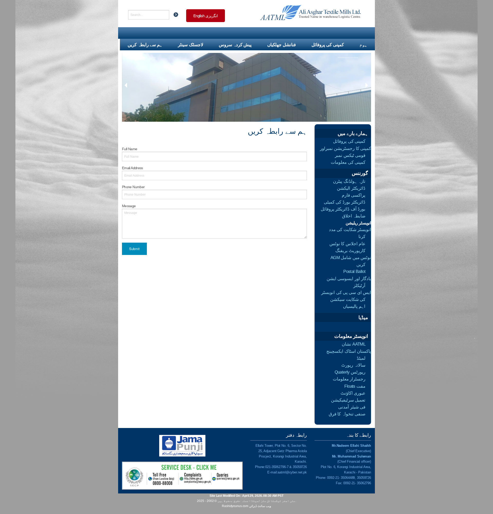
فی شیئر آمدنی (351, 407)
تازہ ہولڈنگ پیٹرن (349, 181)
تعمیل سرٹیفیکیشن (348, 400)
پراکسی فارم (353, 195)
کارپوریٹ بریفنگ (350, 250)
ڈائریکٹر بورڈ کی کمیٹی (344, 202)
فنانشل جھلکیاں (281, 44)
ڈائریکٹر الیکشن (351, 188)
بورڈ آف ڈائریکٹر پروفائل (343, 209)
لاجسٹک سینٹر (190, 44)
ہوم (363, 44)
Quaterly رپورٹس (350, 372)
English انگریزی (205, 15)
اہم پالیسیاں (354, 306)
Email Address (132, 168)
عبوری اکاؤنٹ (352, 393)
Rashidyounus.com (235, 506)
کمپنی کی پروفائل (327, 44)
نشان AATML (353, 344)
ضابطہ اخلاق (353, 216)
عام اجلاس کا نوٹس (347, 243)
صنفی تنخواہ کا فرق (347, 414)
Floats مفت (354, 386)
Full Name (129, 149)
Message (129, 206)
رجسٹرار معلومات (349, 379)
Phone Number (133, 187)
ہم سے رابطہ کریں (145, 44)
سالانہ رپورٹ (353, 365)
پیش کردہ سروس (235, 44)
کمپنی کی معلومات (348, 162)
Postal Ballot (354, 271)
